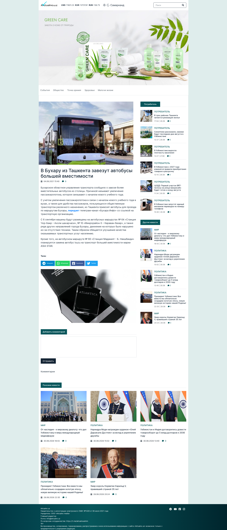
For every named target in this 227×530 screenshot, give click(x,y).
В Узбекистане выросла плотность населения (165, 151)
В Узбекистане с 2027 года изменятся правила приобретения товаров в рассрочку (170, 169)
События (45, 90)
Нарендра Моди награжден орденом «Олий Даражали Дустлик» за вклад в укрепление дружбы (169, 257)
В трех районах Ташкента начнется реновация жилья (167, 116)
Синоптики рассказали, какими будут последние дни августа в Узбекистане (169, 134)
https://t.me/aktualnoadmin (77, 521)
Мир (156, 229)
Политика (160, 250)
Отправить (48, 361)
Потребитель (162, 111)
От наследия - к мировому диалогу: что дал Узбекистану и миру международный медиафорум (169, 236)
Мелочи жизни (105, 90)
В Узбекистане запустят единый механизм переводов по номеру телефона (169, 206)
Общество (58, 90)
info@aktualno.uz (53, 519)
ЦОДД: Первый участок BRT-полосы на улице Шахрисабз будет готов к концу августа (167, 187)
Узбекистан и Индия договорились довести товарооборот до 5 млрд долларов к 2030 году (166, 278)
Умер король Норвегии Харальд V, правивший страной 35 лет (169, 318)
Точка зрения (74, 90)
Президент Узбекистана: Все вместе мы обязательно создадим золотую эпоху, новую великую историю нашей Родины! (170, 299)
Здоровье (89, 90)
